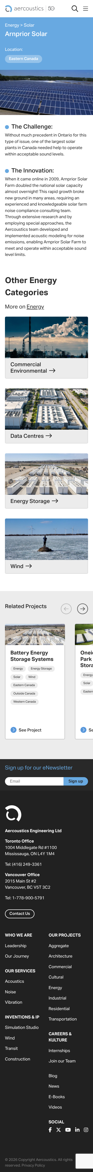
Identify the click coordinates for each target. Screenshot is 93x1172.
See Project (30, 730)
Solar (29, 25)
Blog (53, 1076)
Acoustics (14, 982)
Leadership (16, 946)
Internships (59, 1051)
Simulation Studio (22, 1028)
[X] (58, 1130)
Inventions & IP (22, 1017)
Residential (59, 1009)
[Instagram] (86, 1130)
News (54, 1086)
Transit (11, 1049)
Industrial (57, 998)
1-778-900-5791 (28, 898)
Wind (31, 677)
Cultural (56, 977)
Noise (10, 992)
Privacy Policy (33, 1165)
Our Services (20, 971)
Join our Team (62, 1061)
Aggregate (59, 946)
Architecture (60, 956)
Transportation (63, 1019)
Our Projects (65, 935)
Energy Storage (41, 668)
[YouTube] (68, 1130)
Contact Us (19, 914)
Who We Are (18, 935)
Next (82, 608)
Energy (12, 25)
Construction (17, 1059)
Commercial (60, 967)
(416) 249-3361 (27, 865)
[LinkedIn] (77, 1130)
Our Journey (17, 956)
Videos (55, 1107)
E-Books (57, 1097)
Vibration (13, 1002)
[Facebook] (50, 1130)
